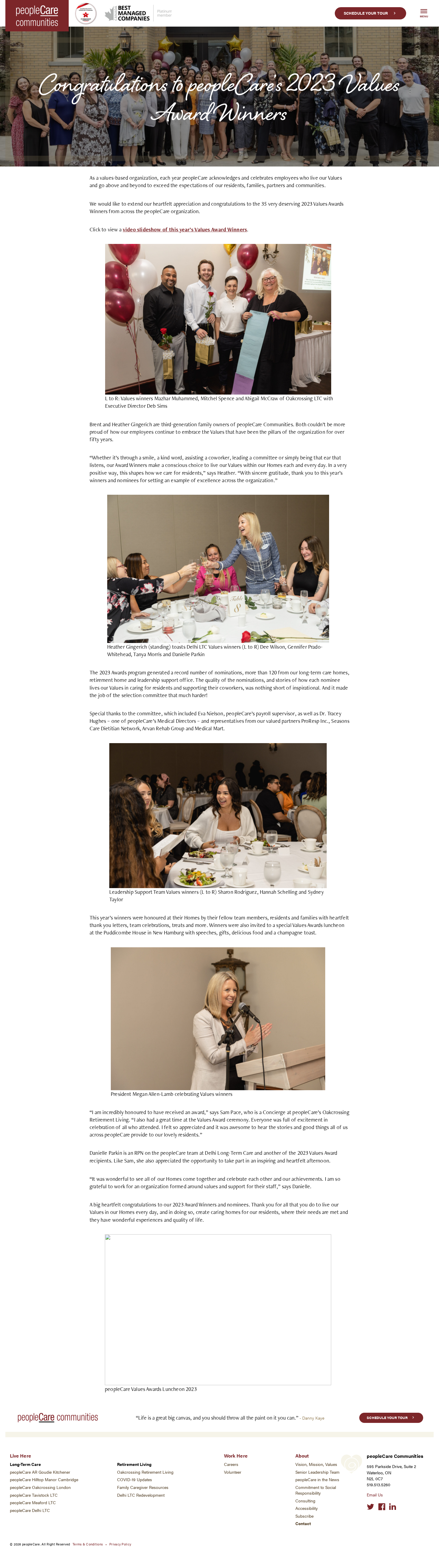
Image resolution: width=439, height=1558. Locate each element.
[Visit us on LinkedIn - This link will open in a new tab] (392, 1507)
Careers (231, 1464)
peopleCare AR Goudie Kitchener (40, 1472)
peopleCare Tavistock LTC (34, 1495)
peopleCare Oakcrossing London (40, 1487)
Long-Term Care (25, 1464)
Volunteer (232, 1472)
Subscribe (304, 1516)
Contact (303, 1523)
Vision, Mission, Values (316, 1464)
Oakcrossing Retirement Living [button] (145, 1472)
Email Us (375, 1495)
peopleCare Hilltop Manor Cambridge (44, 1479)
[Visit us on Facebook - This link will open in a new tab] (381, 1507)
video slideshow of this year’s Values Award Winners (185, 229)
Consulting (305, 1501)
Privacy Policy (120, 1544)
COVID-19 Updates (134, 1479)
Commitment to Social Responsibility (315, 1490)
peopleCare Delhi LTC (30, 1510)
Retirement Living (134, 1464)
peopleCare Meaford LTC (33, 1502)
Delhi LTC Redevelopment (141, 1495)
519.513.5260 (378, 1484)
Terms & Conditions (88, 1544)
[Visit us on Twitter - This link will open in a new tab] (370, 1507)
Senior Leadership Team (317, 1472)
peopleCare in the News (317, 1479)
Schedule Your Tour (366, 13)
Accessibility (306, 1508)
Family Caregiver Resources (142, 1487)
